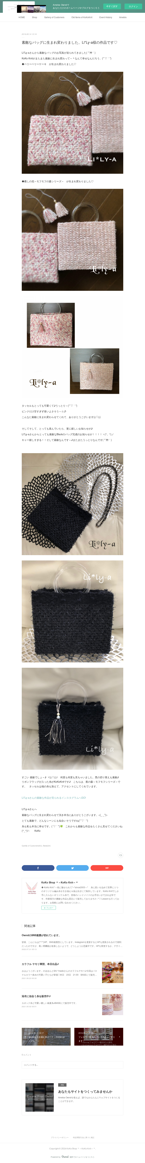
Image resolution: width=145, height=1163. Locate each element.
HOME (22, 17)
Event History (105, 17)
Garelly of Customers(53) (32, 845)
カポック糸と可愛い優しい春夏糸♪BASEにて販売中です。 (50, 1002)
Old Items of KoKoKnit (81, 17)
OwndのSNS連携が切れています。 (41, 935)
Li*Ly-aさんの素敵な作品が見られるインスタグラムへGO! (54, 797)
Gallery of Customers (54, 17)
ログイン (133, 6)
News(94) (47, 845)
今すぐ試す (112, 6)
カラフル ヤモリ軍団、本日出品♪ (40, 964)
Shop (34, 17)
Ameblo (123, 17)
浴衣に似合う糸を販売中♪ (36, 996)
